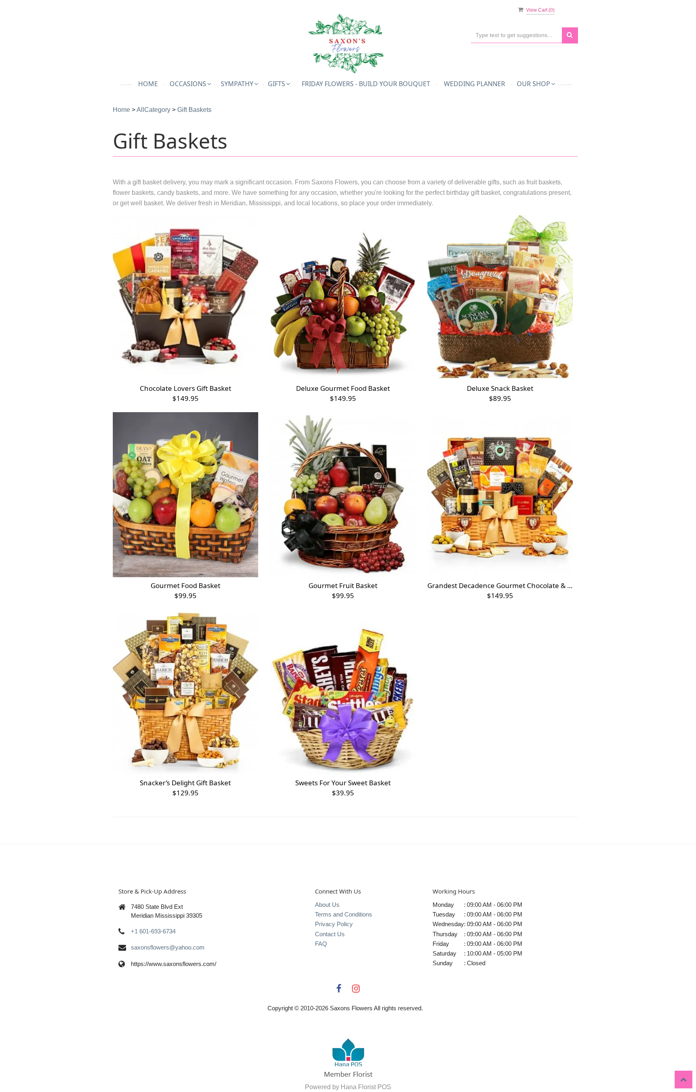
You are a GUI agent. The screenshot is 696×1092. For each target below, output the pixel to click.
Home (148, 83)
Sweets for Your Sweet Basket (343, 782)
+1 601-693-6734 (153, 931)
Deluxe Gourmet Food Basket (343, 388)
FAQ (321, 943)
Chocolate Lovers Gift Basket (185, 388)
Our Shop (533, 83)
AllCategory (153, 109)
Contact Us (330, 934)
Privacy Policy (334, 924)
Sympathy (237, 83)
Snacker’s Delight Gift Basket (185, 782)
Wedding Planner (474, 83)
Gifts (276, 83)
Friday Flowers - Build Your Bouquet (366, 83)
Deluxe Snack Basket (500, 388)
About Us (327, 904)
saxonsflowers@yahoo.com (168, 947)
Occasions (188, 83)
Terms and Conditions (343, 914)
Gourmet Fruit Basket (343, 585)
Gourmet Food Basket (185, 585)
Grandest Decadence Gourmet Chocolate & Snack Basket (500, 585)
